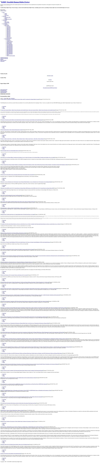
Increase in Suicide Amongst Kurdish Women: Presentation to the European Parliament (44, 364)
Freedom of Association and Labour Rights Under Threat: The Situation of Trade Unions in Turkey (50, 307)
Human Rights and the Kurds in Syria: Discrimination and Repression (35, 316)
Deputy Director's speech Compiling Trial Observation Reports (32, 370)
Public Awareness (3, 60)
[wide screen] (14, 4)
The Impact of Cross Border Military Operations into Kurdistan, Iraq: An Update (41, 157)
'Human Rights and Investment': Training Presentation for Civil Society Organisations (44, 288)
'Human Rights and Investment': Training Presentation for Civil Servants (37, 282)
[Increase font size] (21, 4)
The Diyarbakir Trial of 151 (15, 150)
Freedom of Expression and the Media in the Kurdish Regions (32, 119)
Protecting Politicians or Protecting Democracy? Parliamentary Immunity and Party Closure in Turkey (51, 338)
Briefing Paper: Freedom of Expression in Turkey (26, 421)
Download (4, 106)
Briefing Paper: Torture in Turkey (17, 410)
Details (3, 108)
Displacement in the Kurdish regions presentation (26, 174)
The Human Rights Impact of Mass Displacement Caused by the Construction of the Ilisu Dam (48, 332)
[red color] (55, 4)
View (3, 107)
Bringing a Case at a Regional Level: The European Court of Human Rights (38, 181)
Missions (1, 59)
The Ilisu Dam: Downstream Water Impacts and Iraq (27, 403)
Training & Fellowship (4, 58)
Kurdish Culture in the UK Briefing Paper (22, 444)
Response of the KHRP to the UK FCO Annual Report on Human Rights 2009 (41, 188)
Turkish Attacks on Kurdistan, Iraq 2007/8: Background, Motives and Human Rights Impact (47, 353)
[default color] (40, 4)
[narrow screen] (4, 4)
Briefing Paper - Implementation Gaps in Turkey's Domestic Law (33, 426)
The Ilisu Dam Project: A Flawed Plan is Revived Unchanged (32, 396)
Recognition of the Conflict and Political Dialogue (26, 201)
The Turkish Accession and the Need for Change (26, 249)
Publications (2, 61)
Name (5, 98)
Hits (9, 98)
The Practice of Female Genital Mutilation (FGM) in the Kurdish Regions (38, 242)
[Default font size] (35, 4)
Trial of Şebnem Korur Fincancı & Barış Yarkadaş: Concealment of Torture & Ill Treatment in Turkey (51, 164)
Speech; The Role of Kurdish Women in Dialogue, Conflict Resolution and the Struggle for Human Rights (53, 346)
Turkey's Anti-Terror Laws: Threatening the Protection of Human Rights (37, 323)
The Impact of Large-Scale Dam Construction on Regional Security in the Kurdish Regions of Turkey (51, 255)
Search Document (3, 92)
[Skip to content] (3, 10)
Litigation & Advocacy (4, 57)
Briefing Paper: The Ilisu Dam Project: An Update (26, 214)
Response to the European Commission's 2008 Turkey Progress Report (36, 301)
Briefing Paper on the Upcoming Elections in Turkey (27, 377)
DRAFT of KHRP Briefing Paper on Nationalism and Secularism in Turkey (38, 390)
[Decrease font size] (28, 4)
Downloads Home (3, 90)
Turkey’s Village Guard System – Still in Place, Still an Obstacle (33, 138)
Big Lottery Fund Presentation (16, 195)
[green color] (50, 4)
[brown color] (45, 4)
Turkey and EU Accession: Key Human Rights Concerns (29, 99)
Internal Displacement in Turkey (17, 129)
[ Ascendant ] (12, 98)
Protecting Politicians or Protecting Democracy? (25, 262)
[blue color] (59, 4)
